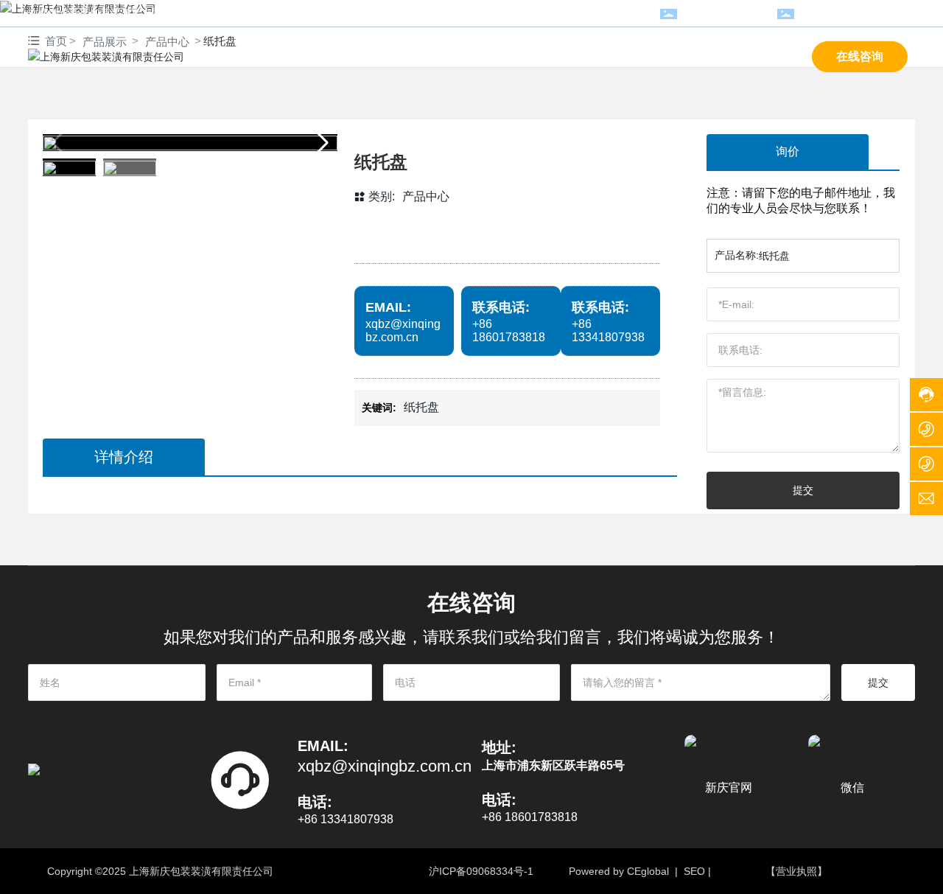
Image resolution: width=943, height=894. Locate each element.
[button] (320, 143)
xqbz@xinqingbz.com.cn (858, 13)
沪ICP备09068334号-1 (481, 871)
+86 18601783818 (727, 13)
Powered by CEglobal (619, 871)
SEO (694, 871)
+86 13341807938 (608, 330)
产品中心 (425, 196)
